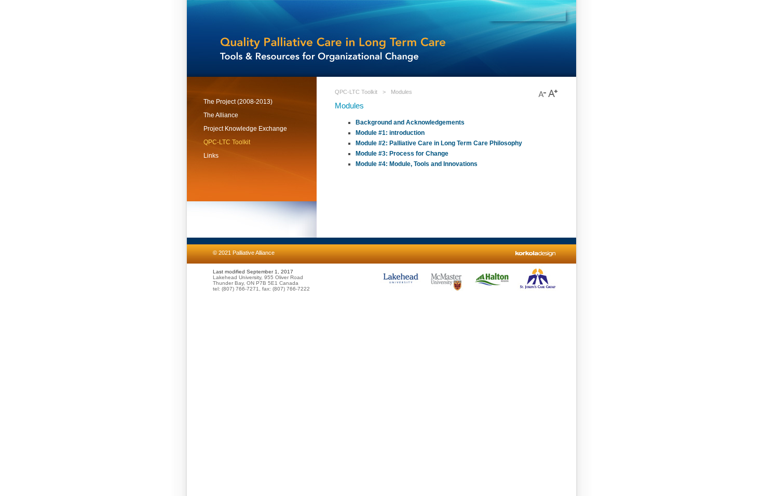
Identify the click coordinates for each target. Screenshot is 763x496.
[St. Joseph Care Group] (537, 290)
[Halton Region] (492, 290)
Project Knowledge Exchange (245, 128)
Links (211, 155)
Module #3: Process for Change (402, 153)
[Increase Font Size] (553, 97)
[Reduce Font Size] (542, 97)
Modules (401, 92)
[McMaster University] (446, 290)
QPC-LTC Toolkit (226, 142)
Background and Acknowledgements (410, 122)
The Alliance (220, 115)
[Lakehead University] (400, 290)
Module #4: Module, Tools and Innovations (417, 164)
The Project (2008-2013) (237, 101)
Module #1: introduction (390, 132)
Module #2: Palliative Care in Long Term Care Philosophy (439, 143)
